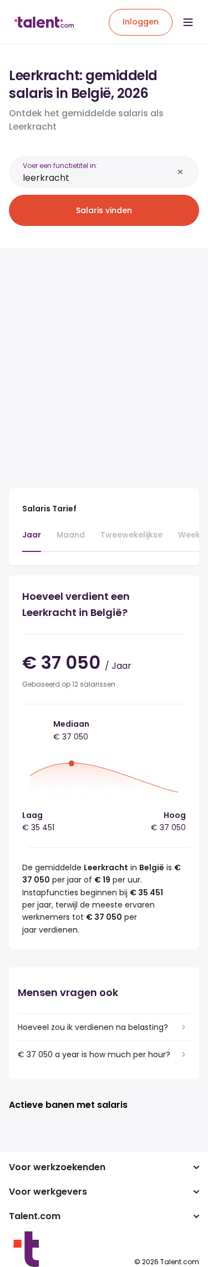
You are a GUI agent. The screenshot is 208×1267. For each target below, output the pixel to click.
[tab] (31, 540)
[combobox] (98, 177)
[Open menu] (188, 22)
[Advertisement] (104, 361)
